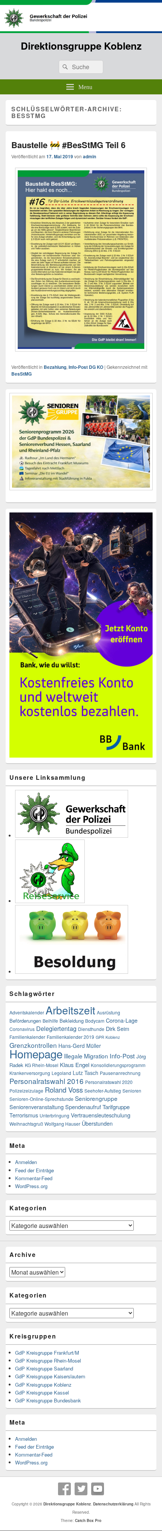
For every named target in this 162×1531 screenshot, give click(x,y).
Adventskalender (26, 1012)
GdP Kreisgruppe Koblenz (43, 1384)
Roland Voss (64, 1089)
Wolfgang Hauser (62, 1123)
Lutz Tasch (85, 1072)
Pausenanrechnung (120, 1073)
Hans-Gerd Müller (79, 1045)
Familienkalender (27, 1037)
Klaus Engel (74, 1065)
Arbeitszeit (70, 1009)
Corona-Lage (122, 1020)
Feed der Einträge (34, 1170)
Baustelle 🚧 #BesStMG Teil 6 (68, 145)
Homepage (36, 1053)
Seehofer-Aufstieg (102, 1090)
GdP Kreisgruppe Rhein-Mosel (48, 1360)
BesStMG (21, 373)
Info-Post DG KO (86, 367)
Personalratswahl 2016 (46, 1081)
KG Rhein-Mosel (41, 1065)
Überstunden (97, 1123)
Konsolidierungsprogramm (118, 1065)
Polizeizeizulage (26, 1090)
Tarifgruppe (116, 1107)
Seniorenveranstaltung (36, 1107)
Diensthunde (91, 1029)
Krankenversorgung (29, 1073)
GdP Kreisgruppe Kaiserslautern (50, 1376)
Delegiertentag (56, 1028)
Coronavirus (22, 1029)
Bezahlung (55, 367)
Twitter (81, 1488)
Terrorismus (23, 1115)
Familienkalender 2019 (70, 1037)
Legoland (61, 1073)
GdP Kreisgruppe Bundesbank (48, 1400)
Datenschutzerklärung (113, 1504)
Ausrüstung (108, 1012)
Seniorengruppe (96, 1098)
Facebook (64, 1488)
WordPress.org (31, 1186)
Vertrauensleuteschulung (100, 1115)
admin (89, 156)
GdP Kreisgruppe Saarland (44, 1368)
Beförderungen (25, 1020)
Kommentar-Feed (33, 1178)
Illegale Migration (86, 1056)
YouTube (97, 1488)
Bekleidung (72, 1020)
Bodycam (94, 1020)
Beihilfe (50, 1020)
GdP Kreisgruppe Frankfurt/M (47, 1352)
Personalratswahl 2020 (109, 1082)
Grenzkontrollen (33, 1045)
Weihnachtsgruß (26, 1123)
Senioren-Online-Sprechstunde (41, 1099)
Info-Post (122, 1055)
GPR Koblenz (108, 1037)
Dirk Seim (117, 1028)
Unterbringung (54, 1115)
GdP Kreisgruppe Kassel (42, 1392)
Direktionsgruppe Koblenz (81, 46)
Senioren (131, 1090)
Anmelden (26, 1162)
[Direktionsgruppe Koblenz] (81, 30)
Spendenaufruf (83, 1107)
